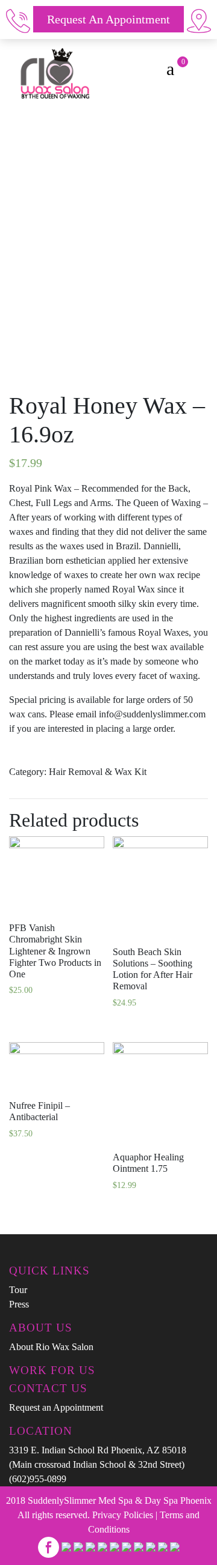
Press (19, 1304)
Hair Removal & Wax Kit (97, 772)
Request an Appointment (108, 19)
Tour (18, 1290)
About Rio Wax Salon (51, 1347)
